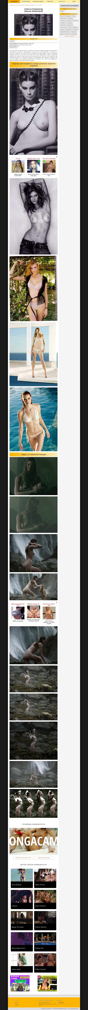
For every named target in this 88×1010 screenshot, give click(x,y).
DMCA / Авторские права (73, 1008)
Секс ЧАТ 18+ (62, 1)
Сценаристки (62, 22)
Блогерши (62, 29)
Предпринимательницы (65, 31)
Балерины (67, 34)
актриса (12, 41)
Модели (62, 16)
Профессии (50, 1)
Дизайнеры (75, 27)
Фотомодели (62, 20)
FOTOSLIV (13, 1)
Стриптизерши (73, 34)
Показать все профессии (69, 36)
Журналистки (70, 25)
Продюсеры (69, 20)
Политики (70, 27)
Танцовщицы (69, 22)
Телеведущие (70, 18)
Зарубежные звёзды (38, 1)
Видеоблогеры (69, 29)
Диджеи (62, 34)
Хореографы (73, 31)
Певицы (74, 16)
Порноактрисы (68, 16)
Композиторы (63, 25)
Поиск (74, 1)
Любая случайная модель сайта (23, 857)
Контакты (17, 1004)
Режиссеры (75, 20)
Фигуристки (75, 29)
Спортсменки (63, 18)
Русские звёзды (26, 1)
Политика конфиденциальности (60, 1008)
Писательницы (63, 27)
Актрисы (62, 11)
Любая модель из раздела (44, 857)
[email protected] (61, 1002)
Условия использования (46, 1008)
